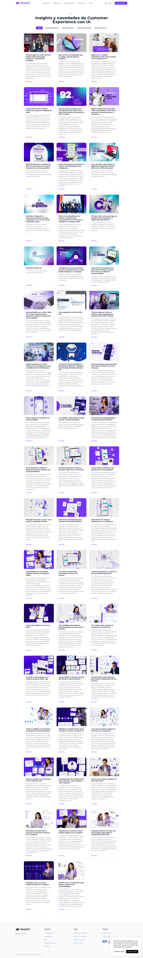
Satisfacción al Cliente (84, 28)
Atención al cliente (107, 933)
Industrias (56, 3)
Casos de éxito (49, 936)
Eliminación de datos (79, 939)
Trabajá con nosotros (50, 943)
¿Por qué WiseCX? (69, 3)
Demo (90, 3)
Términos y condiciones (80, 936)
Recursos (81, 3)
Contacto (47, 946)
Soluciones (45, 3)
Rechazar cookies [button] (120, 951)
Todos (39, 28)
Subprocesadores (78, 943)
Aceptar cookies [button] (132, 951)
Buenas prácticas (100, 28)
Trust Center (106, 936)
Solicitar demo (121, 3)
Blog (46, 939)
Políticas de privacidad (79, 933)
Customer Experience (51, 28)
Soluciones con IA (67, 28)
